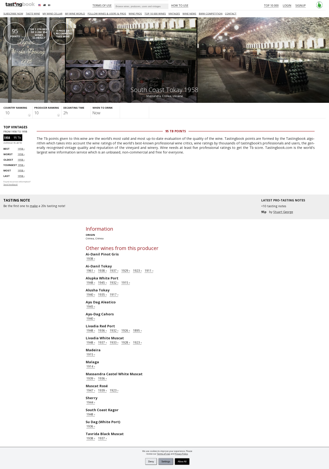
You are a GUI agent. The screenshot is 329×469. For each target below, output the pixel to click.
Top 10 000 (271, 5)
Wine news (189, 13)
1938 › (90, 258)
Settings (165, 461)
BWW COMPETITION (210, 13)
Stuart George (283, 212)
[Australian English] (44, 5)
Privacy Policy (181, 453)
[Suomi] (49, 5)
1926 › (125, 330)
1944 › (90, 402)
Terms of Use (163, 453)
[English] (40, 5)
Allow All (182, 461)
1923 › (137, 270)
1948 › (90, 282)
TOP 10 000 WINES (155, 13)
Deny (151, 461)
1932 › (114, 282)
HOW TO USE (179, 5)
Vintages (174, 13)
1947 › (90, 390)
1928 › (125, 342)
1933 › (114, 342)
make (34, 206)
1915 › (125, 282)
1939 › (90, 378)
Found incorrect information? (17, 183)
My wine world (75, 13)
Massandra (153, 96)
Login (287, 5)
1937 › (114, 270)
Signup (300, 5)
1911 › (149, 270)
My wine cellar (52, 13)
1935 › (102, 294)
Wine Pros (135, 13)
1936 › (102, 330)
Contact (230, 13)
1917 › (114, 294)
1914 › (90, 366)
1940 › (90, 294)
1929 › (125, 270)
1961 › (90, 270)
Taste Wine (33, 13)
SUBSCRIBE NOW (13, 13)
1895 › (137, 330)
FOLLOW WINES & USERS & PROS (107, 13)
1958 (7, 137)
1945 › (102, 282)
